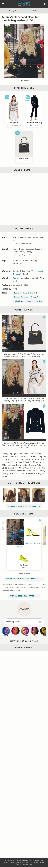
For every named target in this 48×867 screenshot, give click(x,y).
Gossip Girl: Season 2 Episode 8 (25, 293)
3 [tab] (24, 573)
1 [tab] (20, 573)
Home (4, 11)
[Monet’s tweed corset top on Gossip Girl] (9, 495)
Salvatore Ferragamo (21, 297)
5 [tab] (29, 573)
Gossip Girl (13, 11)
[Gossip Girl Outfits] (24, 609)
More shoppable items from (22, 579)
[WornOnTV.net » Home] (24, 4)
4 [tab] (27, 573)
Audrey (25, 636)
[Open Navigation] (3, 4)
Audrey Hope (25, 11)
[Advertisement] (24, 199)
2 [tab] (22, 573)
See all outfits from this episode (22, 506)
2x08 (35, 11)
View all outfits (22, 596)
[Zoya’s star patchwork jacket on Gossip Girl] (38, 495)
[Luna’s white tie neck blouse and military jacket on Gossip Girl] (24, 495)
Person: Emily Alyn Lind (34, 301)
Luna (34, 636)
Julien (6, 636)
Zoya (15, 636)
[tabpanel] (24, 544)
